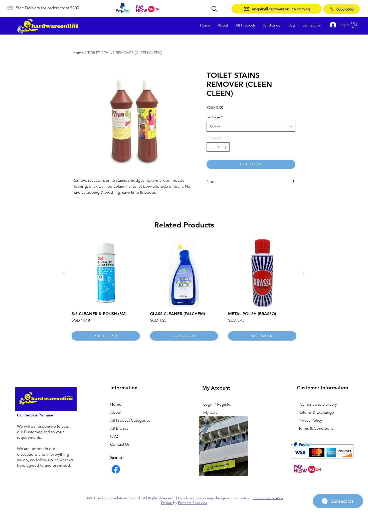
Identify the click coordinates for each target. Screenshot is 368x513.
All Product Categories (130, 420)
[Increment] (226, 147)
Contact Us (120, 444)
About (115, 412)
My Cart (210, 412)
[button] (354, 25)
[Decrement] (210, 147)
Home (78, 52)
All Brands (119, 428)
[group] (184, 290)
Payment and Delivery (317, 404)
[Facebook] (115, 469)
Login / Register (217, 404)
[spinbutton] (218, 147)
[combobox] (251, 127)
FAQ (114, 436)
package (215, 117)
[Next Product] (304, 273)
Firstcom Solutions (192, 502)
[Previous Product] (64, 273)
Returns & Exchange (316, 412)
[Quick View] (106, 273)
